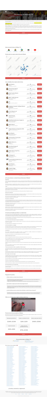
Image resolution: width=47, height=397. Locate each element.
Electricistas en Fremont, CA (10, 378)
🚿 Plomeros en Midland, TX (16, 341)
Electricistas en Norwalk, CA (22, 378)
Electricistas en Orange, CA (22, 382)
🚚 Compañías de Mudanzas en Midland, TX (29, 341)
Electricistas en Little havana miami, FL (23, 362)
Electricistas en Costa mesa (10, 367)
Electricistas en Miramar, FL (22, 374)
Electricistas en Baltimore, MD (10, 354)
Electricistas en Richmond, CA (34, 359)
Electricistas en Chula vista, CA (10, 362)
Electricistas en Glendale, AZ (10, 384)
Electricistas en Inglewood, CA (22, 354)
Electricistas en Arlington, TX (10, 350)
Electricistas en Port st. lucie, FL (34, 353)
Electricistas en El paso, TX (9, 373)
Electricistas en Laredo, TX (22, 359)
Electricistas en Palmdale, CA (34, 346)
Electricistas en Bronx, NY (9, 357)
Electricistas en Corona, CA (10, 365)
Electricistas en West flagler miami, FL (35, 383)
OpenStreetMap (35, 75)
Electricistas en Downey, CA (10, 371)
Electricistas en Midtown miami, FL (22, 373)
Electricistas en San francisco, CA (34, 367)
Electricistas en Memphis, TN (22, 369)
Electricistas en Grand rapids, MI (22, 346)
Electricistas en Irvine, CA (21, 355)
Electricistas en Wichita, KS (34, 384)
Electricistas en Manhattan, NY (22, 367)
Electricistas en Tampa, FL (33, 375)
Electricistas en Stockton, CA (34, 374)
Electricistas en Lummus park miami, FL (23, 366)
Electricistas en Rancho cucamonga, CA (35, 357)
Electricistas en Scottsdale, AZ (34, 370)
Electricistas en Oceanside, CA (22, 379)
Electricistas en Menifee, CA (22, 370)
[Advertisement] (23, 5)
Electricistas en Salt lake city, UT (34, 363)
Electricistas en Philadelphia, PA (34, 350)
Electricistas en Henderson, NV (22, 350)
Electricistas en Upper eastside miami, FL (35, 379)
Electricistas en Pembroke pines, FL (34, 349)
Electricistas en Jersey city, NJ (22, 357)
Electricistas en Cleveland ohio (10, 363)
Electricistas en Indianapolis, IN (22, 353)
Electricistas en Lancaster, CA (22, 358)
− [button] (6, 57)
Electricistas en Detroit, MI (9, 370)
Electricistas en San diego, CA (34, 366)
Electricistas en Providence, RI (34, 355)
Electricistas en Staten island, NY (34, 373)
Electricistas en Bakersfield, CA (10, 353)
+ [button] (6, 56)
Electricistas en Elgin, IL (9, 374)
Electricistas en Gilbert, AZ (9, 383)
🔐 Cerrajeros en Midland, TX (16, 340)
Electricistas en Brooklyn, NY (10, 358)
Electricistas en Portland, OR (34, 354)
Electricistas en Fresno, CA (9, 379)
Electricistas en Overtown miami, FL (22, 384)
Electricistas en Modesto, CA (22, 375)
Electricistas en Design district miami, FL (11, 369)
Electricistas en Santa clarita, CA (34, 369)
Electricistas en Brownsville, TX (10, 359)
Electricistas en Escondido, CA (10, 375)
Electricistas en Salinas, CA (34, 362)
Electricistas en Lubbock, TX (22, 365)
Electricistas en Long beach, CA (22, 363)
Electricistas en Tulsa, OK (33, 378)
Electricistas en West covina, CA (34, 382)
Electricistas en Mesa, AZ (21, 371)
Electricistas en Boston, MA (10, 355)
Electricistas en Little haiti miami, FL (22, 361)
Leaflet (33, 75)
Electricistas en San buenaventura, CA (35, 365)
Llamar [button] (23, 32)
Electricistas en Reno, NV (33, 358)
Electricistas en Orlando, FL (22, 383)
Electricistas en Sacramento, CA (34, 361)
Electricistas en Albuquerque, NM (10, 346)
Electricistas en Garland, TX (10, 382)
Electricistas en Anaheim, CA (10, 349)
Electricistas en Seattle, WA (34, 371)
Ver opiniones (31, 86)
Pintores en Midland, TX (27, 340)
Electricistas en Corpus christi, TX (10, 366)
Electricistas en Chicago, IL (9, 361)
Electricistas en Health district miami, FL (23, 349)
